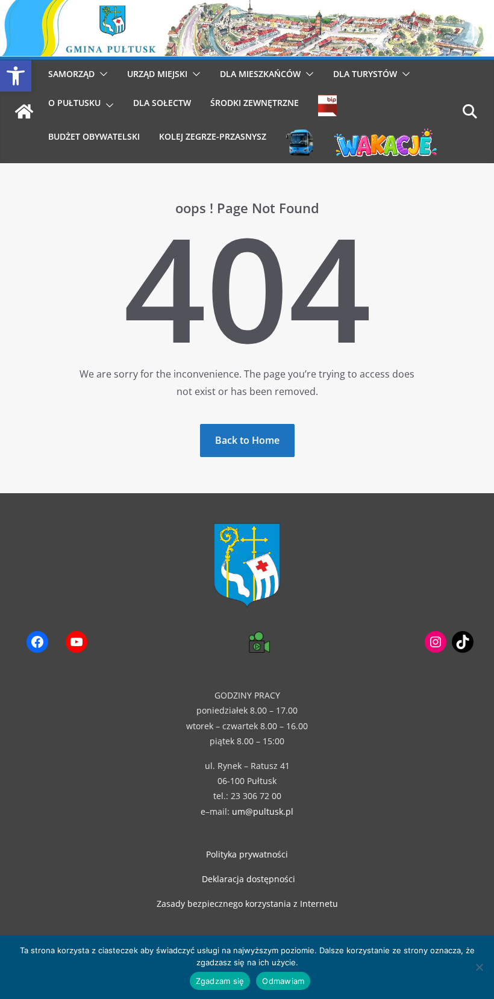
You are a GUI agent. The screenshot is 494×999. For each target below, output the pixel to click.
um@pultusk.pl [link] (262, 811)
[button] (101, 74)
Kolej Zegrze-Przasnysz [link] (212, 136)
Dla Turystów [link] (365, 73)
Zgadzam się (220, 981)
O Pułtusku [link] (74, 102)
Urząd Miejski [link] (157, 73)
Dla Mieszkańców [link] (260, 73)
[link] (15, 76)
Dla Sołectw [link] (162, 102)
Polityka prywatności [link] (247, 854)
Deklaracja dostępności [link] (248, 879)
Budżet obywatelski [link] (94, 136)
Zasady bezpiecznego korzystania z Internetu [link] (247, 903)
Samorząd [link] (71, 73)
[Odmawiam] (479, 967)
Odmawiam (283, 981)
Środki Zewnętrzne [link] (254, 102)
